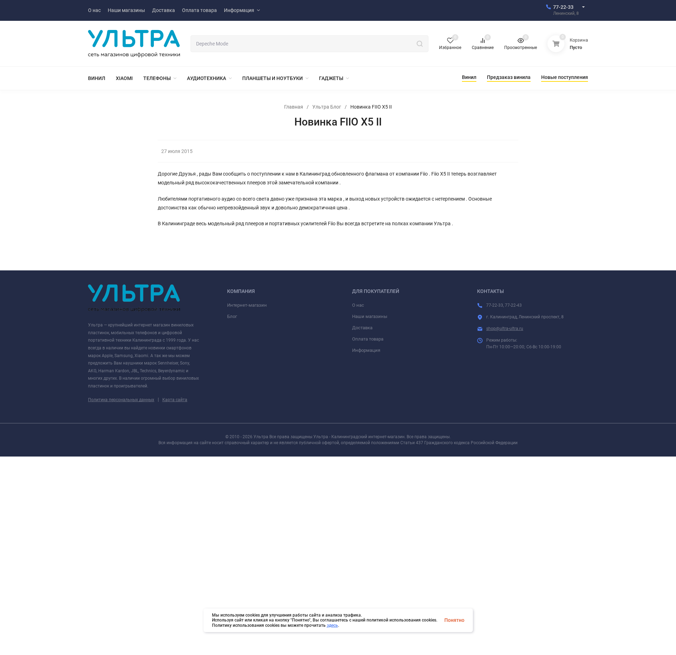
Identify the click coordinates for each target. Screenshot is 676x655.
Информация (366, 350)
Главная (293, 106)
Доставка (362, 327)
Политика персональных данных (121, 399)
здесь (332, 625)
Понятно (454, 620)
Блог (232, 316)
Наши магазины (369, 316)
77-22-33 (563, 7)
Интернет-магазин (247, 305)
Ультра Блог (326, 106)
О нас (358, 305)
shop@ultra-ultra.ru (504, 328)
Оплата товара (367, 339)
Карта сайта (174, 399)
